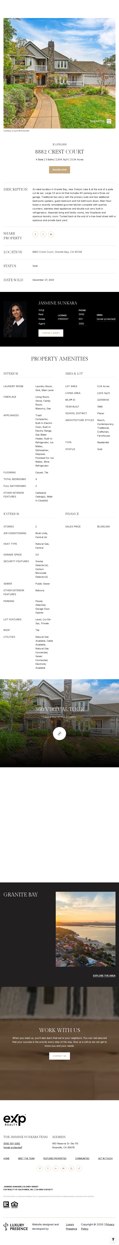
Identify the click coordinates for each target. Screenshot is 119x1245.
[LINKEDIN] (55, 1168)
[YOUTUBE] (63, 1168)
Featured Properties (54, 1158)
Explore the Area (104, 975)
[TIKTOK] (79, 1168)
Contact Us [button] (59, 1056)
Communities (82, 1158)
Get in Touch (105, 1158)
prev (14, 121)
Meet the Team (26, 1158)
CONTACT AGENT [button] (51, 333)
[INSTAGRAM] (48, 1168)
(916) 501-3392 (81, 319)
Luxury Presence (71, 1226)
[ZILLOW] (71, 1168)
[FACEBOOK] (40, 1168)
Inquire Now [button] (60, 169)
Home (6, 1158)
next (22, 121)
